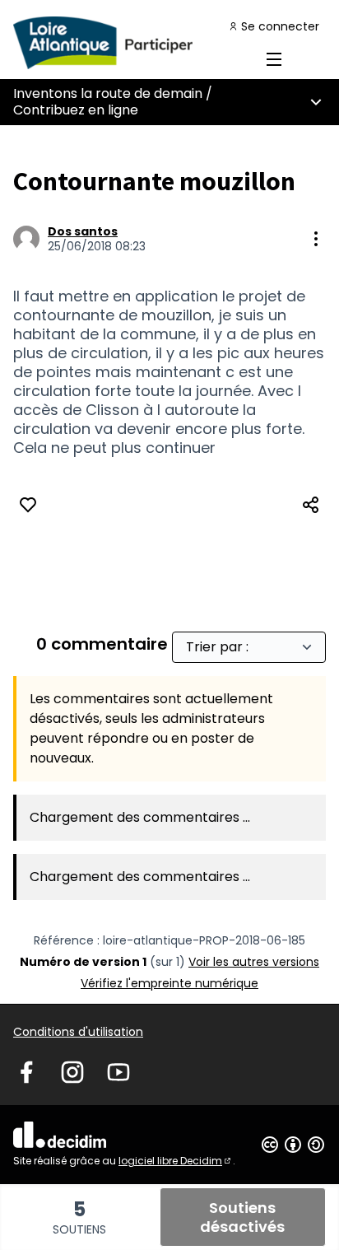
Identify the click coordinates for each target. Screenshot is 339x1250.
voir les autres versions (253, 961)
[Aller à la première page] (128, 42)
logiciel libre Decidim (175, 1161)
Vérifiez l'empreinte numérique (169, 983)
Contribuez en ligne (75, 109)
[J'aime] (28, 505)
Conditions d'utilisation (78, 1032)
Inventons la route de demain (107, 93)
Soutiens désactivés (242, 1217)
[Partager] (311, 505)
